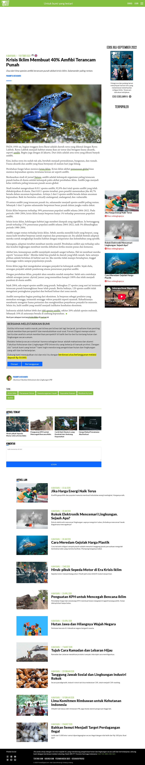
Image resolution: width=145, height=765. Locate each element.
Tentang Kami (38, 758)
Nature (37, 177)
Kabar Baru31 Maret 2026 (61, 724)
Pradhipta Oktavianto (13, 76)
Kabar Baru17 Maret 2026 (61, 647)
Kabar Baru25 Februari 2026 (62, 671)
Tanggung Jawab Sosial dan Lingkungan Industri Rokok (88, 676)
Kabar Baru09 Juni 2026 (61, 511)
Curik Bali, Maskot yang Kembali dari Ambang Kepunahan (65, 434)
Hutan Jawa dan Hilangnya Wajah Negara (83, 624)
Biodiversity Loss (85, 393)
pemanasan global (80, 169)
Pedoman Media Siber (62, 758)
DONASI (129, 3)
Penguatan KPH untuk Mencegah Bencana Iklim (40, 433)
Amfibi (10, 398)
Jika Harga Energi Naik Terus (118, 212)
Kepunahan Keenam (67, 393)
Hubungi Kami (49, 758)
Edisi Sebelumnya (120, 96)
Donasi (14, 364)
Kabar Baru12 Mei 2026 (60, 566)
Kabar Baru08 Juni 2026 (61, 539)
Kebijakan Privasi (78, 758)
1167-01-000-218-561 (106, 754)
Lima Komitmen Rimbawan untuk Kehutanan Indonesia (86, 703)
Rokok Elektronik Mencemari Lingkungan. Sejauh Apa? (118, 243)
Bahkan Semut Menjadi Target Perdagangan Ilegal (85, 729)
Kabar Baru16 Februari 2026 (62, 697)
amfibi (16, 153)
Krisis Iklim (12, 393)
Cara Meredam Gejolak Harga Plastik (80, 542)
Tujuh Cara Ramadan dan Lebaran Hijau (81, 650)
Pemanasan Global (27, 393)
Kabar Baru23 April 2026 (61, 593)
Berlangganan (32, 364)
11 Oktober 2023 (24, 55)
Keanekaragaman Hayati (47, 393)
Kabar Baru (11, 55)
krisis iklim (45, 169)
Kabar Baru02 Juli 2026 (60, 488)
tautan (43, 317)
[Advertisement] (72, 26)
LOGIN (136, 3)
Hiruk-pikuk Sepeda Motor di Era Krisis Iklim (16, 434)
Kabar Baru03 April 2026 (61, 621)
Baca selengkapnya (115, 216)
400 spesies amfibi (51, 311)
